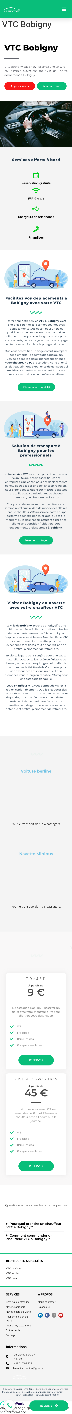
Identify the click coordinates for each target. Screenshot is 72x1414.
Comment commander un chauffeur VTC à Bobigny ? (29, 1237)
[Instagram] (54, 1315)
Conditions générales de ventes (52, 1389)
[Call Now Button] (9, 1405)
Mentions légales (11, 1392)
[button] (64, 9)
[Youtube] (60, 1315)
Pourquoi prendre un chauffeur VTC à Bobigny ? (33, 1225)
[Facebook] (47, 1315)
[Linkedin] (40, 1315)
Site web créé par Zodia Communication (42, 1392)
